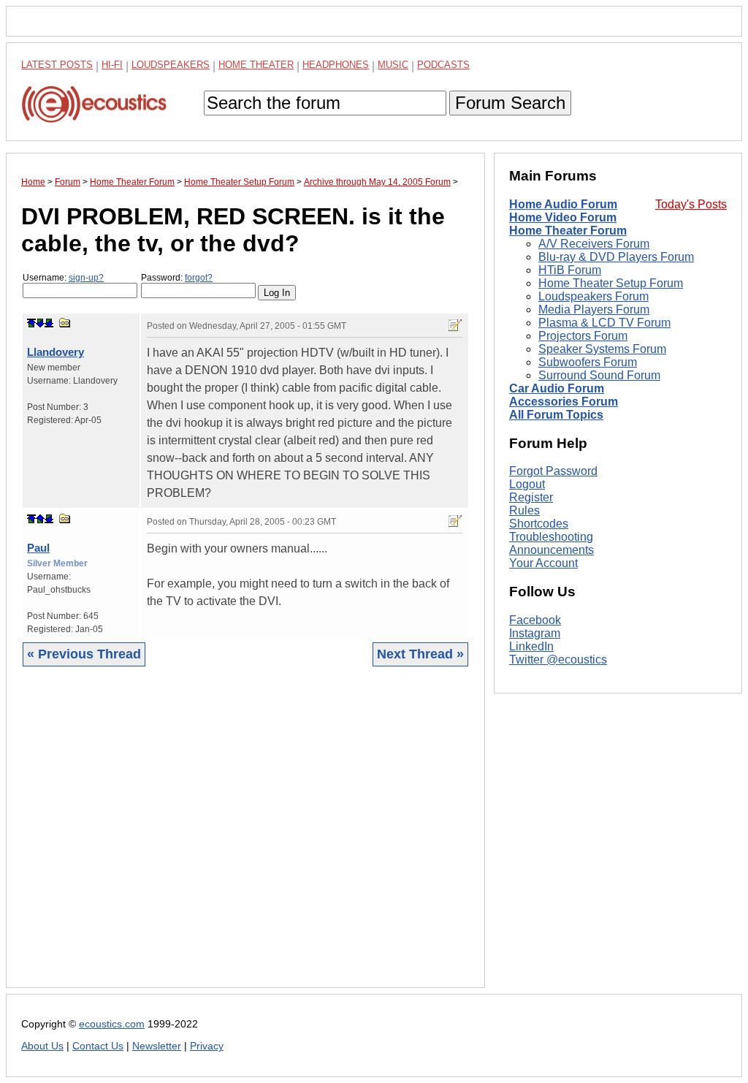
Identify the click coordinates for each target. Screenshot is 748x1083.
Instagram (534, 633)
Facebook (535, 620)
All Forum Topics (556, 414)
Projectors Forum (582, 336)
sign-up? (86, 278)
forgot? (199, 278)
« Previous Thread (84, 654)
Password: (177, 278)
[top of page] (31, 323)
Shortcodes (538, 523)
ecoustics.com (112, 1024)
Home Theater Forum (568, 230)
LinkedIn (531, 646)
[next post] (40, 323)
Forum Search (510, 103)
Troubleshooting (551, 537)
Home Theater (256, 64)
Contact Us (97, 1046)
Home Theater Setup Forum (610, 283)
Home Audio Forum (563, 204)
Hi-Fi (112, 64)
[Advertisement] (245, 838)
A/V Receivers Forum (593, 244)
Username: (63, 278)
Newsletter (156, 1046)
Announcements (551, 550)
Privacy (207, 1046)
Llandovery (55, 352)
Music (393, 64)
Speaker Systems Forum (602, 349)
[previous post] (40, 518)
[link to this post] (65, 322)
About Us (42, 1046)
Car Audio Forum (556, 388)
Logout (527, 484)
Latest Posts (57, 64)
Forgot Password (553, 471)
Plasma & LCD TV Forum (604, 322)
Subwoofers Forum (587, 362)
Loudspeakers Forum (593, 296)
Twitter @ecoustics (558, 659)
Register (531, 497)
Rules (524, 510)
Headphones (335, 64)
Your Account (543, 563)
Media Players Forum (593, 309)
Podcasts (443, 64)
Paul (38, 548)
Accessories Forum (563, 401)
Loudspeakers (170, 64)
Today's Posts (691, 204)
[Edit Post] (455, 325)
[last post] (49, 323)
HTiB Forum (569, 270)
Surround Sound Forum (599, 375)
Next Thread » (420, 654)
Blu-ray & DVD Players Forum (616, 257)
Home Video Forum (563, 217)
